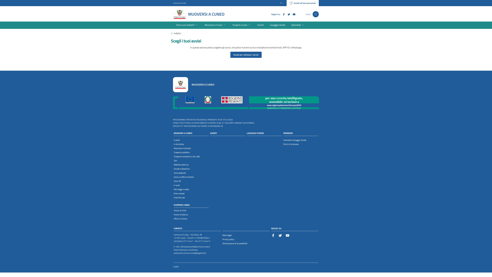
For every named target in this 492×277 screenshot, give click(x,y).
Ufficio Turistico (180, 218)
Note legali (227, 235)
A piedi (177, 140)
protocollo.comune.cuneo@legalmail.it (190, 253)
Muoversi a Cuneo (183, 133)
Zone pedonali (180, 172)
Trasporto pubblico (182, 152)
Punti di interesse (291, 144)
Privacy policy (228, 239)
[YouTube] (293, 14)
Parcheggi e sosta (181, 189)
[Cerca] (316, 14)
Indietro (177, 33)
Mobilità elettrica (181, 164)
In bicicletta (179, 144)
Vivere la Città (180, 210)
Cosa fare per (179, 197)
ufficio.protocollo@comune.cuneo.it (195, 246)
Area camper (179, 193)
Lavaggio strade (255, 133)
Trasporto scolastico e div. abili (187, 156)
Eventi (213, 133)
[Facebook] (282, 14)
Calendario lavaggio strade (294, 140)
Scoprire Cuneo (182, 204)
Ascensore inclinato (182, 148)
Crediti (176, 266)
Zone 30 (177, 181)
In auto (177, 185)
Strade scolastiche (182, 168)
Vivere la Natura (181, 214)
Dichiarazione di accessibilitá (234, 243)
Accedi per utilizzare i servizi (246, 54)
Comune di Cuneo (179, 3)
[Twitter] (287, 14)
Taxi (175, 160)
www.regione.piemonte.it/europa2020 (284, 105)
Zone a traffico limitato (184, 177)
